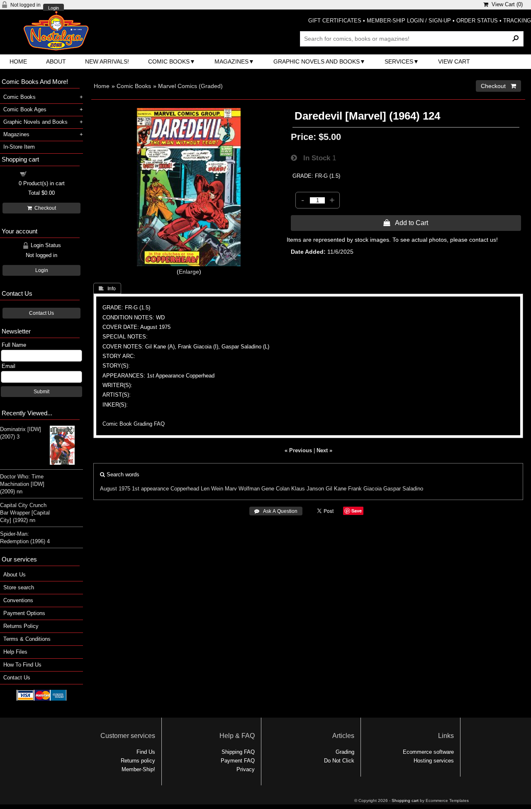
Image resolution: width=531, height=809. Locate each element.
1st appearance (150, 488)
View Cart (454, 61)
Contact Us (41, 313)
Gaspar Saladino (403, 488)
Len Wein (212, 488)
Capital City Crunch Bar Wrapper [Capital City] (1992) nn (25, 512)
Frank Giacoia (365, 488)
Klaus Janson (307, 488)
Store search (18, 587)
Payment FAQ (238, 761)
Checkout (44, 208)
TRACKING (517, 20)
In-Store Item (19, 147)
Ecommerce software (428, 752)
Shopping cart (46, 173)
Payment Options (24, 613)
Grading (345, 752)
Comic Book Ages (24, 109)
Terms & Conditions (27, 639)
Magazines (231, 61)
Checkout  (498, 86)
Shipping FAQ (238, 752)
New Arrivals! (107, 61)
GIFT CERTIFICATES (334, 20)
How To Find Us (22, 665)
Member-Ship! (138, 769)
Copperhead (185, 488)
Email (8, 366)
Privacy (245, 769)
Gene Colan (275, 488)
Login (53, 8)
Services (399, 61)
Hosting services (434, 761)
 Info (107, 288)
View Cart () (505, 4)
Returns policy (138, 761)
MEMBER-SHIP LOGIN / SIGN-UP (409, 20)
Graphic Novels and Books (316, 61)
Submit (41, 391)
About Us (14, 574)
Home (18, 61)
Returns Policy (21, 626)
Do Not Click (339, 761)
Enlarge (189, 271)
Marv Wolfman (242, 488)
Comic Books (169, 61)
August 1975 (115, 488)
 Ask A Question (275, 511)
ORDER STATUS (477, 20)
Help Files (15, 652)
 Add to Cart (405, 222)
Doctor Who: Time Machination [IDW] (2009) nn (22, 484)
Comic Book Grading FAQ (133, 424)
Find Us (145, 752)
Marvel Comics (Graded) (190, 86)
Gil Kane (336, 488)
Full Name (14, 345)
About (56, 61)
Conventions (18, 600)
